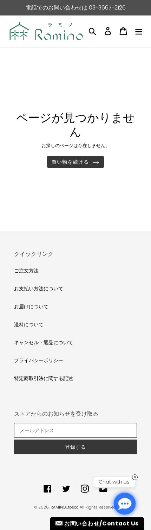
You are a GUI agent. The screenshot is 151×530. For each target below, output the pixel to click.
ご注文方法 (26, 270)
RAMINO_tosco (64, 507)
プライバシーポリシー (38, 360)
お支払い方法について (38, 288)
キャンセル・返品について (43, 342)
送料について (29, 324)
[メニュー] (138, 31)
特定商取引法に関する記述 (43, 378)
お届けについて (31, 306)
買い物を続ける (70, 161)
